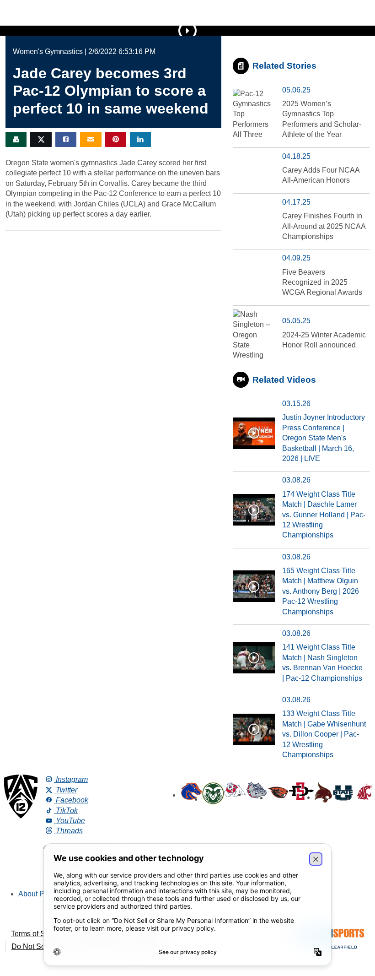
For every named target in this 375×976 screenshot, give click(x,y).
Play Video (187, 31)
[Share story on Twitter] (40, 139)
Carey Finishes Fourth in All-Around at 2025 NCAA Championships (323, 226)
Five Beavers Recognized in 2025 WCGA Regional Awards (322, 282)
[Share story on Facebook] (65, 139)
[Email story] (90, 139)
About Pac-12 (40, 894)
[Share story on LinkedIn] (140, 139)
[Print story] (16, 139)
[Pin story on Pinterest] (115, 139)
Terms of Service (38, 934)
